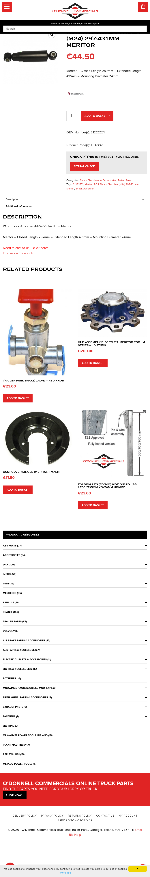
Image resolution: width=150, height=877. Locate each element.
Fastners (9, 716)
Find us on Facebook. (18, 253)
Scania (7, 612)
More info (65, 872)
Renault (8, 602)
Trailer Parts (124, 180)
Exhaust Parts (13, 707)
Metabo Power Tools (17, 763)
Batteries (9, 678)
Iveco (7, 574)
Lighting (8, 726)
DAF (5, 564)
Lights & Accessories (17, 669)
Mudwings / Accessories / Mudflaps (27, 688)
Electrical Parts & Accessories (25, 659)
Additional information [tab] (19, 206)
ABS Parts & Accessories (20, 650)
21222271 (78, 184)
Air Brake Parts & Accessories (24, 640)
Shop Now (14, 795)
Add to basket (96, 116)
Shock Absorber (85, 188)
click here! (40, 248)
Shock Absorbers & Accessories (98, 180)
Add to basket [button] (18, 398)
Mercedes (9, 593)
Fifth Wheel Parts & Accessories (25, 697)
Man (6, 583)
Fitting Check (84, 166)
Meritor (89, 184)
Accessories (11, 555)
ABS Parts (9, 545)
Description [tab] (12, 199)
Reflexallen (11, 754)
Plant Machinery (15, 744)
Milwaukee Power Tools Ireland (25, 735)
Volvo (7, 631)
